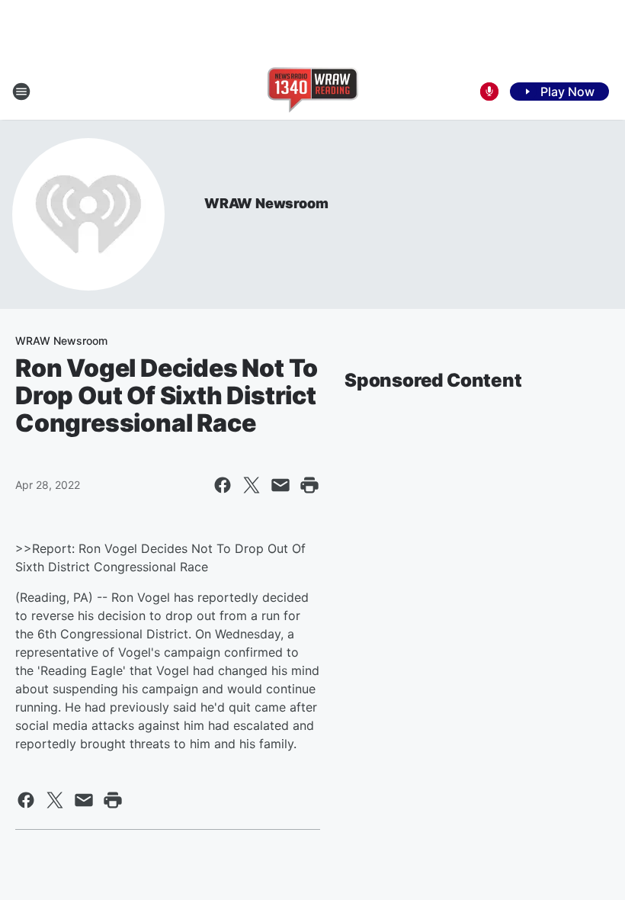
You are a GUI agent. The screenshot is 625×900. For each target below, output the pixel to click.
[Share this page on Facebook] (222, 485)
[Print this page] (309, 485)
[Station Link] (313, 91)
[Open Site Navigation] (21, 91)
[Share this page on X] (251, 485)
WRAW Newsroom (266, 203)
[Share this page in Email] (280, 485)
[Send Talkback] (489, 91)
